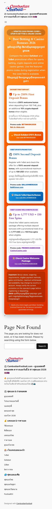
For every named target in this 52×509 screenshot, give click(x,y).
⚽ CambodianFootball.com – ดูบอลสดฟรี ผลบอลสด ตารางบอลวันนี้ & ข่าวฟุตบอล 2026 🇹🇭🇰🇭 (25, 369)
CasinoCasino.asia (18, 250)
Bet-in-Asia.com (17, 127)
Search (42, 346)
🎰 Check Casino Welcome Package (26, 261)
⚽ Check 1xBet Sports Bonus (26, 196)
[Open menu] (5, 22)
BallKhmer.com (16, 187)
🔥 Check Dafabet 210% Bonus (26, 136)
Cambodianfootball (24, 503)
